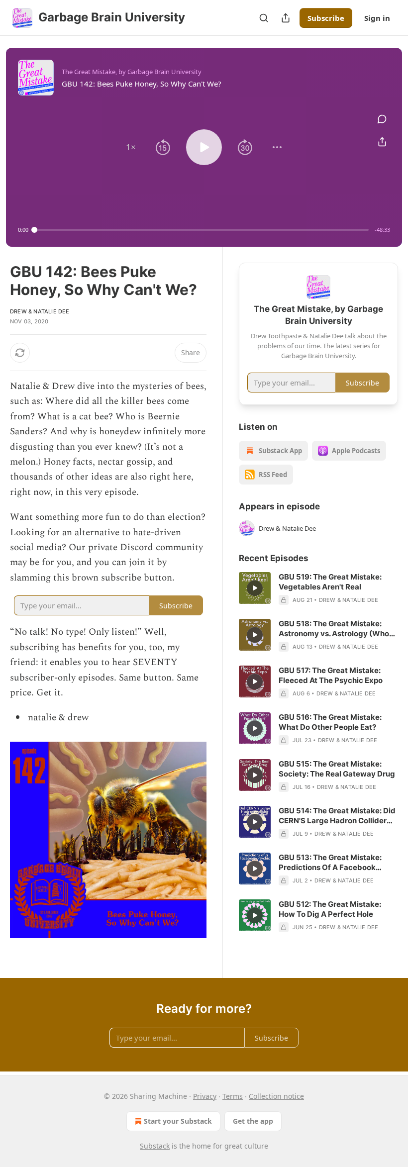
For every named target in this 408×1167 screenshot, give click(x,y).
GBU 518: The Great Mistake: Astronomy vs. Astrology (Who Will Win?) (334, 629)
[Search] (264, 18)
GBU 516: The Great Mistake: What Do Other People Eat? (330, 722)
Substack (155, 1146)
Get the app (253, 1121)
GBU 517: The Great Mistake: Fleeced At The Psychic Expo (331, 675)
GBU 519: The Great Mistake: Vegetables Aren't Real (330, 581)
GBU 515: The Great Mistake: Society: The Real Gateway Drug (337, 768)
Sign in (377, 18)
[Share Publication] (286, 18)
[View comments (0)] (382, 118)
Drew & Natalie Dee (40, 311)
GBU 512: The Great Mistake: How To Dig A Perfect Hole (330, 909)
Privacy (204, 1096)
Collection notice (276, 1096)
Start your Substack (178, 1121)
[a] (255, 588)
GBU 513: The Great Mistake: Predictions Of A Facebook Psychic (330, 863)
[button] (131, 147)
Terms (232, 1096)
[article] (318, 588)
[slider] (201, 230)
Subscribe (325, 18)
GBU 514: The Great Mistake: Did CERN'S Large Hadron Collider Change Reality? (337, 816)
